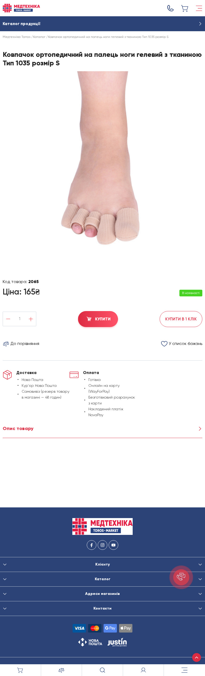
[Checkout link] (185, 8)
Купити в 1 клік (181, 319)
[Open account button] (143, 670)
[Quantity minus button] (8, 319)
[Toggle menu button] (199, 8)
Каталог (39, 37)
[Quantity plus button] (31, 319)
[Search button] (102, 670)
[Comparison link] (61, 670)
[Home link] (21, 8)
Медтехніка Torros (16, 37)
